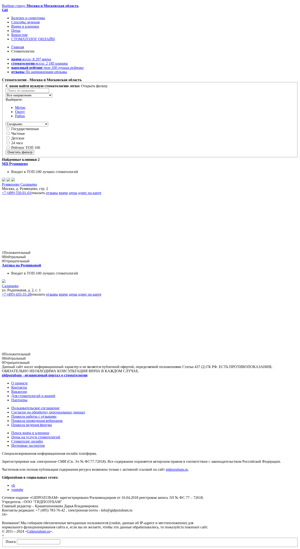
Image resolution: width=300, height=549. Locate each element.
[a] (4, 282)
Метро (20, 107)
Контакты (19, 387)
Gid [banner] (5, 10)
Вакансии (19, 392)
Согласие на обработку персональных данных (48, 412)
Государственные (25, 129)
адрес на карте (89, 193)
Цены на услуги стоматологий (35, 437)
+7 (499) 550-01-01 (16, 193)
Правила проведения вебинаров (37, 421)
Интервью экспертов (28, 445)
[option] (29, 95)
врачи (63, 193)
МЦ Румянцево (15, 164)
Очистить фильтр (20, 152)
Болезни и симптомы (28, 18)
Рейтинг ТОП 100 (25, 148)
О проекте (19, 383)
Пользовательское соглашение (35, 408)
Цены (15, 31)
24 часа (17, 143)
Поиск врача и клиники (30, 433)
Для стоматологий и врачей (33, 396)
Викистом (19, 35)
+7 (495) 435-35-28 (16, 294)
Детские (17, 138)
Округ (20, 112)
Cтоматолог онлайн (27, 441)
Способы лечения (25, 22)
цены (73, 193)
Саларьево (28, 184)
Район (20, 116)
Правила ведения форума (31, 425)
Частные (18, 133)
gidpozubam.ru (177, 469)
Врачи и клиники (25, 26)
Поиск (11, 542)
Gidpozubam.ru (38, 531)
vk (13, 485)
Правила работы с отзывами (33, 416)
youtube (17, 490)
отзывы (52, 193)
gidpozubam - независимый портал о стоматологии (44, 375)
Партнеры (19, 400)
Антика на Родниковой (21, 265)
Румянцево (10, 184)
